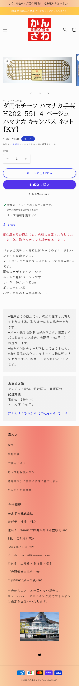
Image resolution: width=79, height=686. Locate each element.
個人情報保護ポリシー (23, 472)
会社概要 (14, 454)
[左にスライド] (31, 93)
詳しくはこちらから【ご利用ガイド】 (35, 413)
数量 (6, 151)
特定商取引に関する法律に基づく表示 (33, 481)
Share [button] (12, 224)
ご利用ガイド (17, 463)
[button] (5, 29)
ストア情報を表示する (22, 215)
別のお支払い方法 (39, 194)
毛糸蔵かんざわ (34, 680)
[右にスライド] (48, 93)
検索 (11, 445)
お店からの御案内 (20, 490)
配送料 (16, 144)
